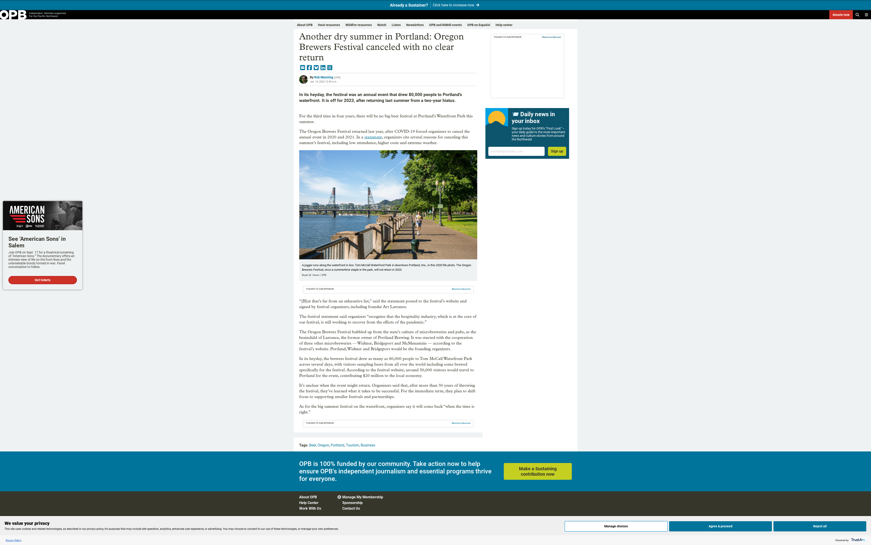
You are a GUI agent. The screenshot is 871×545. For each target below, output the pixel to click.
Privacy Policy (14, 540)
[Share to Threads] (329, 67)
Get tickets (42, 280)
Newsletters (415, 25)
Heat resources (329, 25)
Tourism (352, 445)
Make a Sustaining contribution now (538, 471)
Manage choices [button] (616, 526)
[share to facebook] (309, 67)
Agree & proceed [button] (720, 526)
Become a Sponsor (461, 289)
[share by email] (302, 67)
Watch (381, 25)
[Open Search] (857, 14)
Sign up (557, 151)
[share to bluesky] (316, 67)
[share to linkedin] (323, 67)
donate (841, 15)
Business (368, 445)
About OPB (305, 25)
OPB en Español (478, 25)
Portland (337, 445)
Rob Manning (323, 77)
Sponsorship (352, 503)
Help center (504, 25)
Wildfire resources (358, 25)
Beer (312, 445)
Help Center (308, 503)
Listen (396, 25)
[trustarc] (857, 540)
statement (373, 137)
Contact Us (351, 508)
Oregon (323, 445)
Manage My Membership (362, 497)
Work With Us (310, 508)
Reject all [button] (820, 526)
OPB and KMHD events (445, 25)
